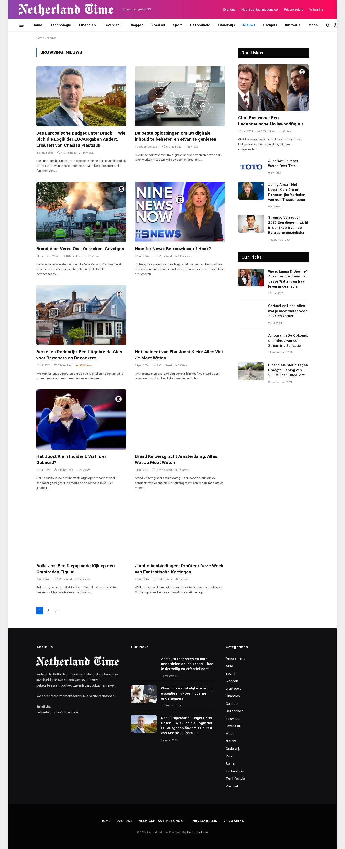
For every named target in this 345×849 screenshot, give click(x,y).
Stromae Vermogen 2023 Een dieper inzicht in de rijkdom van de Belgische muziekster (288, 225)
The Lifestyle (235, 779)
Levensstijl (113, 25)
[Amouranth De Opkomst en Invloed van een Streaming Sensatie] (251, 342)
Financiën (87, 25)
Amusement (235, 658)
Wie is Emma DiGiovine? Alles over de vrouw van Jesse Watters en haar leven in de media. (288, 278)
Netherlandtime (197, 832)
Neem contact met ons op (260, 9)
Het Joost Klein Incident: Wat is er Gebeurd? (71, 459)
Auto (229, 666)
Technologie (60, 25)
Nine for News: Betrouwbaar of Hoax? (173, 248)
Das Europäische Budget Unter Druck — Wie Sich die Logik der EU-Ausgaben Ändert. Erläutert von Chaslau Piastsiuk (81, 139)
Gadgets (270, 25)
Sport (177, 25)
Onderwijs (226, 25)
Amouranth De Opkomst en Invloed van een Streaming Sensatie (288, 340)
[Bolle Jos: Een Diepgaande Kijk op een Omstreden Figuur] (81, 529)
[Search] (328, 25)
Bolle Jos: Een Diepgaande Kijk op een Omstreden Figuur (75, 569)
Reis (229, 756)
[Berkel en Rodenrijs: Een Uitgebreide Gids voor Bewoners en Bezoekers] (81, 315)
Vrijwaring (316, 9)
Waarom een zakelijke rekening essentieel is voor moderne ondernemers (187, 693)
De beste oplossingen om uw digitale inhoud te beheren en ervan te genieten (175, 136)
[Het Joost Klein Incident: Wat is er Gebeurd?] (81, 419)
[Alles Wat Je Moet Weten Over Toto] (251, 167)
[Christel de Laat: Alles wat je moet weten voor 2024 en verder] (251, 312)
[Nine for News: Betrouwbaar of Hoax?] (180, 212)
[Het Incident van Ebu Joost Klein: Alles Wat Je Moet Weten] (180, 315)
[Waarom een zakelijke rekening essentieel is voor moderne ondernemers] (144, 694)
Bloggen (136, 25)
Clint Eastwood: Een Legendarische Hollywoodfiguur (270, 121)
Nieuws (249, 25)
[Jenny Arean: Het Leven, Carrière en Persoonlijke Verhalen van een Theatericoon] (251, 191)
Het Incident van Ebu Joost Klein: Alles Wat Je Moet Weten (179, 355)
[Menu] (21, 25)
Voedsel (158, 25)
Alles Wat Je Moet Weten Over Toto (283, 163)
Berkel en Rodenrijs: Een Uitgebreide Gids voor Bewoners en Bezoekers (79, 355)
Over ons (229, 9)
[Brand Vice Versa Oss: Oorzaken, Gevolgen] (81, 212)
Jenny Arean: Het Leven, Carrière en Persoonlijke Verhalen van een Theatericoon (286, 192)
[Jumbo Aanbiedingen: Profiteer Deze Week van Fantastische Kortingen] (180, 529)
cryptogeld (234, 688)
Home (37, 25)
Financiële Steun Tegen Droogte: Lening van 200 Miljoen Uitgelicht (288, 370)
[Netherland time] (66, 9)
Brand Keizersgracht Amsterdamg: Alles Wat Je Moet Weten (176, 459)
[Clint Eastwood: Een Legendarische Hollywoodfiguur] (273, 87)
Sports (231, 764)
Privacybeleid (293, 9)
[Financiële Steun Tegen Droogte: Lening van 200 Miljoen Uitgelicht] (251, 371)
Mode (313, 25)
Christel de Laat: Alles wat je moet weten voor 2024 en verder (287, 311)
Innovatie (292, 25)
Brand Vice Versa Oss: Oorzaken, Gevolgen (80, 248)
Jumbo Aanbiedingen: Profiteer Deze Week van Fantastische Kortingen (179, 569)
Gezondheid (200, 25)
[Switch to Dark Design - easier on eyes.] (335, 25)
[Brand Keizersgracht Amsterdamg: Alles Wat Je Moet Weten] (180, 419)
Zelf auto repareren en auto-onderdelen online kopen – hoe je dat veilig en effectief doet (187, 664)
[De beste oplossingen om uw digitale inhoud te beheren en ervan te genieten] (180, 96)
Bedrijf (231, 673)
